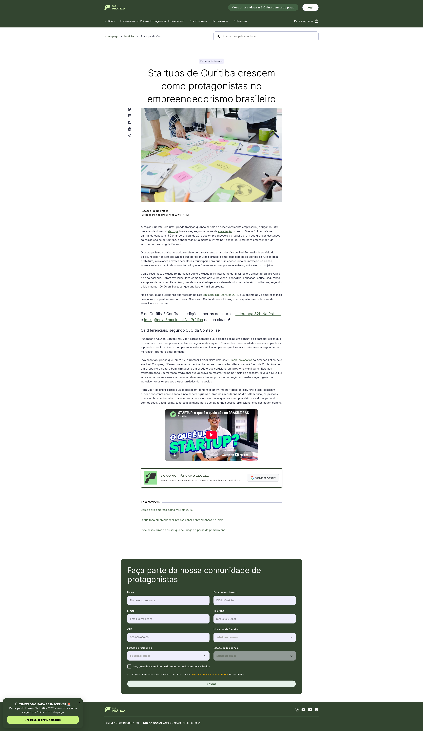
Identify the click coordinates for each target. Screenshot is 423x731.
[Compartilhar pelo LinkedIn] (130, 116)
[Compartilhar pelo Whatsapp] (130, 129)
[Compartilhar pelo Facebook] (130, 122)
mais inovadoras (241, 360)
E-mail (131, 610)
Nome (130, 592)
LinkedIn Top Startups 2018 (220, 294)
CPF (129, 629)
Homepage (111, 36)
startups (173, 231)
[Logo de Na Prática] (114, 7)
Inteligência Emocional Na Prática (173, 319)
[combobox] (216, 637)
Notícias (129, 36)
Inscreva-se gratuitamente (43, 720)
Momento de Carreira (225, 629)
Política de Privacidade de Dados (210, 674)
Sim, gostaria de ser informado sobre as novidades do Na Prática (171, 666)
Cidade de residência (226, 647)
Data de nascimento (225, 592)
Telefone (218, 610)
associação (225, 231)
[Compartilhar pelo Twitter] (130, 109)
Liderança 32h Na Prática (258, 313)
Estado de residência (139, 647)
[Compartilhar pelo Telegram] (130, 136)
